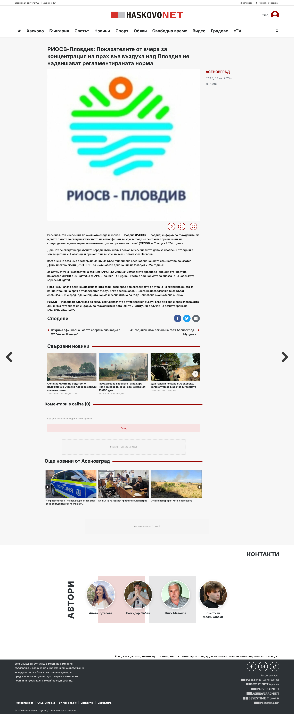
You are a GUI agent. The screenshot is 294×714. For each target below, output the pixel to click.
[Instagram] (263, 666)
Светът (82, 30)
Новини (102, 30)
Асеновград (218, 72)
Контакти (263, 554)
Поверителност (24, 702)
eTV (237, 30)
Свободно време (169, 30)
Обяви (140, 30)
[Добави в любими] (172, 226)
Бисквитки (87, 702)
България (59, 30)
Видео (199, 30)
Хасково (35, 30)
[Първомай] (265, 689)
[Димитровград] (260, 680)
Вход (265, 15)
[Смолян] (261, 698)
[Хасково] (147, 15)
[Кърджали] (262, 684)
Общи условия (46, 702)
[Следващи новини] (195, 374)
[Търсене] (276, 31)
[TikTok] (274, 666)
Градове (219, 30)
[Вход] (275, 15)
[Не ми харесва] (195, 226)
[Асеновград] (263, 693)
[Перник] (266, 703)
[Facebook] (251, 666)
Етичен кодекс (68, 702)
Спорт (122, 30)
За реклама (104, 702)
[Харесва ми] (183, 226)
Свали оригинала (59, 72)
